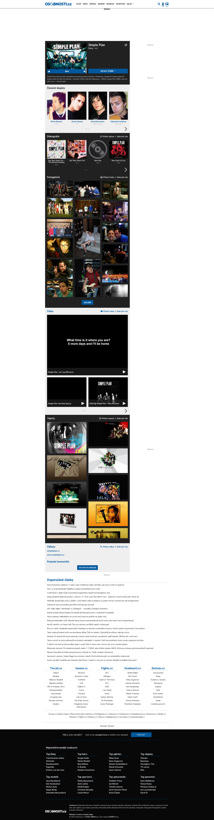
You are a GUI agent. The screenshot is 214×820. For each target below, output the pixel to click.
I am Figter (107, 690)
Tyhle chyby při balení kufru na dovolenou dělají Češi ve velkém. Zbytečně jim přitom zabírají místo (88, 632)
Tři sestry (144, 767)
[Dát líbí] (56, 71)
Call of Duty (81, 697)
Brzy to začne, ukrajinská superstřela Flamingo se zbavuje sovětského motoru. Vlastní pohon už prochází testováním (96, 628)
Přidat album (108, 136)
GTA (81, 683)
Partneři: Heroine (107, 726)
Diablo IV (81, 686)
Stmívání (50, 761)
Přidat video (108, 311)
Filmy (78, 4)
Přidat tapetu (108, 418)
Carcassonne (158, 672)
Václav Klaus (146, 783)
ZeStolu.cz (113, 714)
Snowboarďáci (52, 764)
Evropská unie (56, 697)
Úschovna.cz (152, 714)
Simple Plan (96, 45)
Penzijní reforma (56, 700)
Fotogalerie (53, 177)
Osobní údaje (88, 814)
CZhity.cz (101, 717)
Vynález (56, 704)
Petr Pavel (132, 676)
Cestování (80, 714)
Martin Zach (51, 786)
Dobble (158, 686)
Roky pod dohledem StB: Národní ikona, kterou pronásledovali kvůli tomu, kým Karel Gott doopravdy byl (90, 620)
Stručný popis (61, 81)
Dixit (158, 690)
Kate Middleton (147, 781)
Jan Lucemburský (148, 789)
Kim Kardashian (132, 686)
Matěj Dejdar (83, 786)
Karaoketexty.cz (138, 714)
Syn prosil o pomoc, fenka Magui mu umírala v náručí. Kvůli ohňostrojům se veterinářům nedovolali (88, 656)
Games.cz (81, 668)
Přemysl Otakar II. (148, 786)
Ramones (144, 761)
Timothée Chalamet (132, 704)
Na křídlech (158, 697)
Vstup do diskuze (87, 567)
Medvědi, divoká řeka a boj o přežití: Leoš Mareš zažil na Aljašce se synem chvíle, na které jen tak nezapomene (93, 600)
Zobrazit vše (122, 136)
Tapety (51, 418)
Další (129, 4)
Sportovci (120, 4)
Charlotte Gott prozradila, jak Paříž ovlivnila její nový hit (70, 604)
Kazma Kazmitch (132, 683)
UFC (107, 672)
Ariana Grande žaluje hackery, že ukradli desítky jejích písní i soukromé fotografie (80, 612)
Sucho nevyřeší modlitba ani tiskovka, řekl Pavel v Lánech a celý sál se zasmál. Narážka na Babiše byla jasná (91, 660)
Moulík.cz (73, 717)
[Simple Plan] (66, 56)
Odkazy (51, 546)
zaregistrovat (101, 734)
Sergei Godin (83, 758)
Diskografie (53, 136)
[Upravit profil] (126, 45)
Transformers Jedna (55, 758)
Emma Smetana (132, 700)
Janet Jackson (115, 770)
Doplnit (141, 734)
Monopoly (158, 683)
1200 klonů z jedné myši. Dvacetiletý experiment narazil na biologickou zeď (78, 592)
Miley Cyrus (114, 758)
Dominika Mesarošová (56, 792)
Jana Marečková (53, 781)
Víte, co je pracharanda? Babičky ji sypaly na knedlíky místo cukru (73, 589)
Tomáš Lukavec (116, 786)
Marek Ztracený (132, 693)
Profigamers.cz (101, 714)
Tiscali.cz (56, 668)
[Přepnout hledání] (159, 4)
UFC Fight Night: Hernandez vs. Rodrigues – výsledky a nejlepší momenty (77, 608)
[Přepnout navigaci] (163, 4)
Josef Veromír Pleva (118, 789)
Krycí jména (158, 693)
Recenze (81, 672)
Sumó (107, 693)
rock (96, 48)
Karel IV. (144, 792)
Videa (50, 311)
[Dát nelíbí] (78, 71)
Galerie (87, 302)
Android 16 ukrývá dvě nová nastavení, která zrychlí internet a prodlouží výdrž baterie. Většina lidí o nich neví (92, 636)
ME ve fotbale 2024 (55, 686)
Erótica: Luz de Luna (55, 770)
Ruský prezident (55, 690)
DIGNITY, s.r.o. (114, 817)
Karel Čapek (114, 792)
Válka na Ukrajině (56, 679)
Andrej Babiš (132, 672)
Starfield (81, 679)
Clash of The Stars (107, 679)
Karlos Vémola (107, 697)
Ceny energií (56, 693)
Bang (158, 676)
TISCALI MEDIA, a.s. (92, 817)
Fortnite (81, 693)
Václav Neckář (84, 761)
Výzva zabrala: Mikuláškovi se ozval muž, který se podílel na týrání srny (76, 616)
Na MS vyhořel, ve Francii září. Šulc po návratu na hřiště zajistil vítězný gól (78, 624)
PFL (107, 683)
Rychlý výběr (107, 71)
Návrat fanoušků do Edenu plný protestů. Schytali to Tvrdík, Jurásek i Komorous (80, 652)
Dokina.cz (92, 717)
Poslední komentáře (58, 561)
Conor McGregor (107, 704)
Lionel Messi (83, 792)
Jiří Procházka (107, 700)
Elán (142, 770)
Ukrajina (56, 676)
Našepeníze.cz (112, 717)
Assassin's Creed (81, 676)
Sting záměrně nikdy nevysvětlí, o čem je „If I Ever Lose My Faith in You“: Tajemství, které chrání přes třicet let (93, 596)
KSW (107, 686)
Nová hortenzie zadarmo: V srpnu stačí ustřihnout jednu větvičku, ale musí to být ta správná (85, 585)
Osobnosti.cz (132, 668)
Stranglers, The (147, 764)
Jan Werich (113, 783)
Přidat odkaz (108, 546)
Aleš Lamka (83, 783)
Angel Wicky (51, 789)
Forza (81, 690)
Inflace (56, 672)
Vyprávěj (50, 767)
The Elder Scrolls (81, 700)
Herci (85, 4)
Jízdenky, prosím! (158, 704)
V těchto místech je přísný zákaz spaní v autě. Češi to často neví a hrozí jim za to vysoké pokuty (87, 644)
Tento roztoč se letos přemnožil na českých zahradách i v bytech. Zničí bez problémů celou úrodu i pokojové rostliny (95, 640)
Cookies (79, 814)
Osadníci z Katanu (158, 679)
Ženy (72, 714)
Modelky (110, 4)
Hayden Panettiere (86, 770)
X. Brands (82, 767)
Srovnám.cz (124, 717)
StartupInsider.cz (138, 717)
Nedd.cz (161, 714)
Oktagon (107, 676)
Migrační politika (56, 683)
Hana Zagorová (132, 679)
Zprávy (60, 714)
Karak (158, 700)
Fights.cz (107, 668)
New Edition (83, 764)
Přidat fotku (108, 177)
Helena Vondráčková (118, 764)
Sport (66, 714)
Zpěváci (92, 4)
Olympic (144, 758)
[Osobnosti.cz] (58, 4)
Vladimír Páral (115, 781)
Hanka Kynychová (85, 781)
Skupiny (101, 4)
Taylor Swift (132, 697)
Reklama (72, 814)
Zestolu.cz (158, 668)
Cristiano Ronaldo (85, 789)
